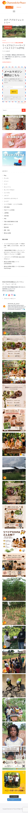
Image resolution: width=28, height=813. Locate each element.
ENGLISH (19, 7)
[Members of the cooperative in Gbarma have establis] (14, 323)
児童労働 (6, 215)
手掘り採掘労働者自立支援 (11, 221)
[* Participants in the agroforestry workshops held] (14, 637)
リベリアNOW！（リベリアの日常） (13, 204)
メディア (6, 195)
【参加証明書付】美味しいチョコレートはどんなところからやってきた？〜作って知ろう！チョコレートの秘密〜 (14, 252)
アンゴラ (6, 178)
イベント (6, 181)
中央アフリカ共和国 (9, 210)
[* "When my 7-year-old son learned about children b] (14, 734)
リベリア (4, 40)
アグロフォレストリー (6, 42)
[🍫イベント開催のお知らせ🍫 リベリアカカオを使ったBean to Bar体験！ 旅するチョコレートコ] (14, 420)
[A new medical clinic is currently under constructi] (14, 468)
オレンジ (13, 42)
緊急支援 (6, 227)
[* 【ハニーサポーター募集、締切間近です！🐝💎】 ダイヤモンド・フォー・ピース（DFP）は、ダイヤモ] (14, 782)
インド (5, 184)
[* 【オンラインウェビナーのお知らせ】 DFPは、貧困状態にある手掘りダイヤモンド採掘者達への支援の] (14, 758)
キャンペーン (7, 187)
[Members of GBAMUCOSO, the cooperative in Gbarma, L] (14, 589)
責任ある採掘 (18, 42)
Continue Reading (6, 62)
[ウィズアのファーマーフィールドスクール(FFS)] (14, 32)
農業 (22, 42)
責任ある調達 (7, 233)
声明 (5, 218)
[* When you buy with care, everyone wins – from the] (14, 710)
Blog (5, 175)
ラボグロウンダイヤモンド (11, 198)
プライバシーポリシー (10, 298)
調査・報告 (7, 230)
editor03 (8, 51)
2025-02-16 (8, 27)
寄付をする (9, 7)
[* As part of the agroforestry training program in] (14, 613)
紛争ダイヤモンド (8, 224)
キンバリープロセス (9, 189)
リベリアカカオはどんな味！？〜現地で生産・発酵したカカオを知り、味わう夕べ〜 (14, 245)
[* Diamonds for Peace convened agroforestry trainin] (14, 661)
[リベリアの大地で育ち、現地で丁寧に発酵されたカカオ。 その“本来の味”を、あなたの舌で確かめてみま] (14, 347)
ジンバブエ (7, 192)
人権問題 (6, 213)
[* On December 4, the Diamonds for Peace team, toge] (14, 685)
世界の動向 (7, 207)
